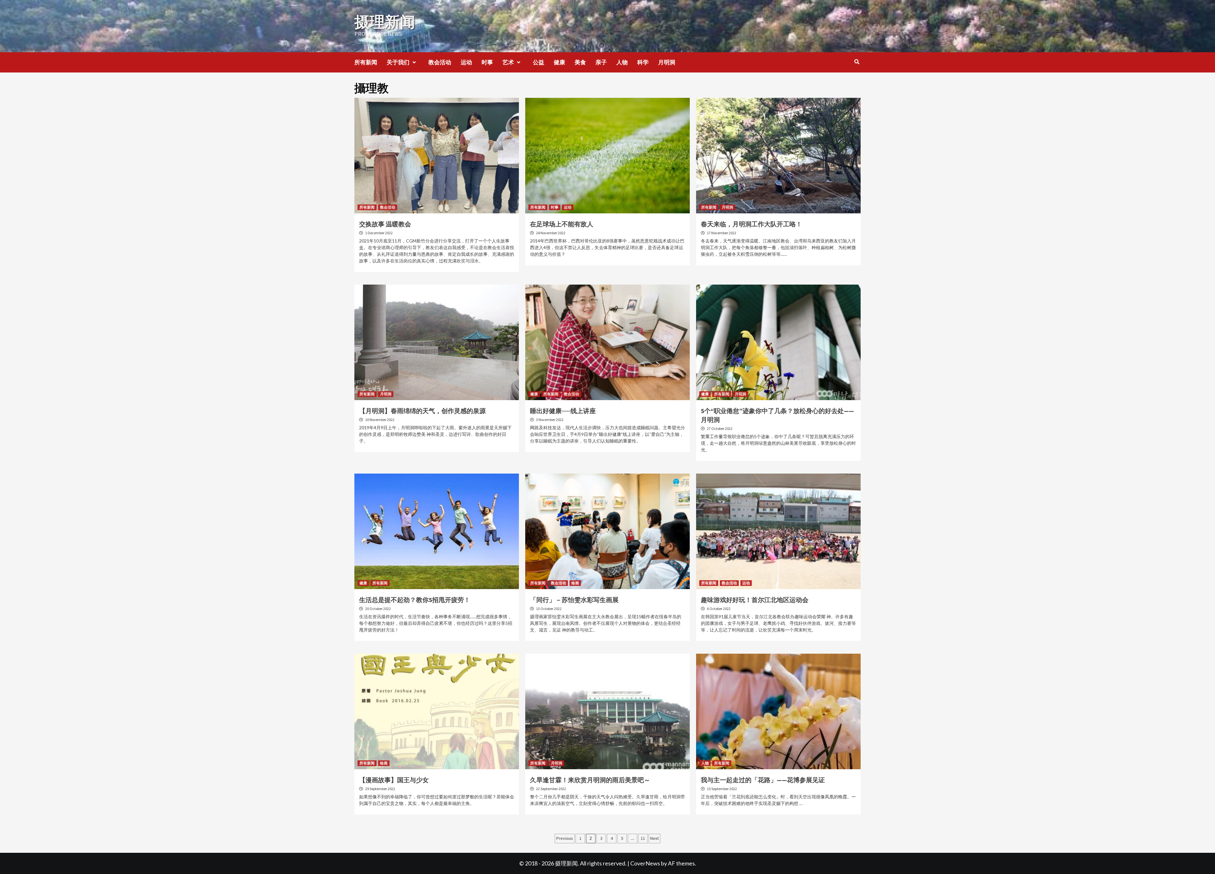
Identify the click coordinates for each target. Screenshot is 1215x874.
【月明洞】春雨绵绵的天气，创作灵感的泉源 (422, 411)
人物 (622, 62)
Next (654, 838)
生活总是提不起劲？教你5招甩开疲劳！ (414, 600)
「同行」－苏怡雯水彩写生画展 (574, 600)
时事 (487, 62)
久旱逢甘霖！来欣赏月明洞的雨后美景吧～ (590, 780)
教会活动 (439, 62)
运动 (466, 62)
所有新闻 (365, 62)
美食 (580, 62)
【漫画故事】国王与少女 (394, 780)
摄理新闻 (384, 21)
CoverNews (645, 863)
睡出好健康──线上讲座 (563, 411)
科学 (643, 62)
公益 (538, 62)
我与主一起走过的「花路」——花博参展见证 (763, 780)
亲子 (601, 62)
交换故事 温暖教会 (385, 224)
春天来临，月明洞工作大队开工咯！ (751, 224)
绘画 (575, 583)
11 (643, 838)
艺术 (508, 62)
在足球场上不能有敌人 (561, 224)
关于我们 (398, 62)
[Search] (857, 62)
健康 (559, 62)
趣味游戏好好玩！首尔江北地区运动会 (754, 600)
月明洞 (666, 62)
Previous (564, 838)
